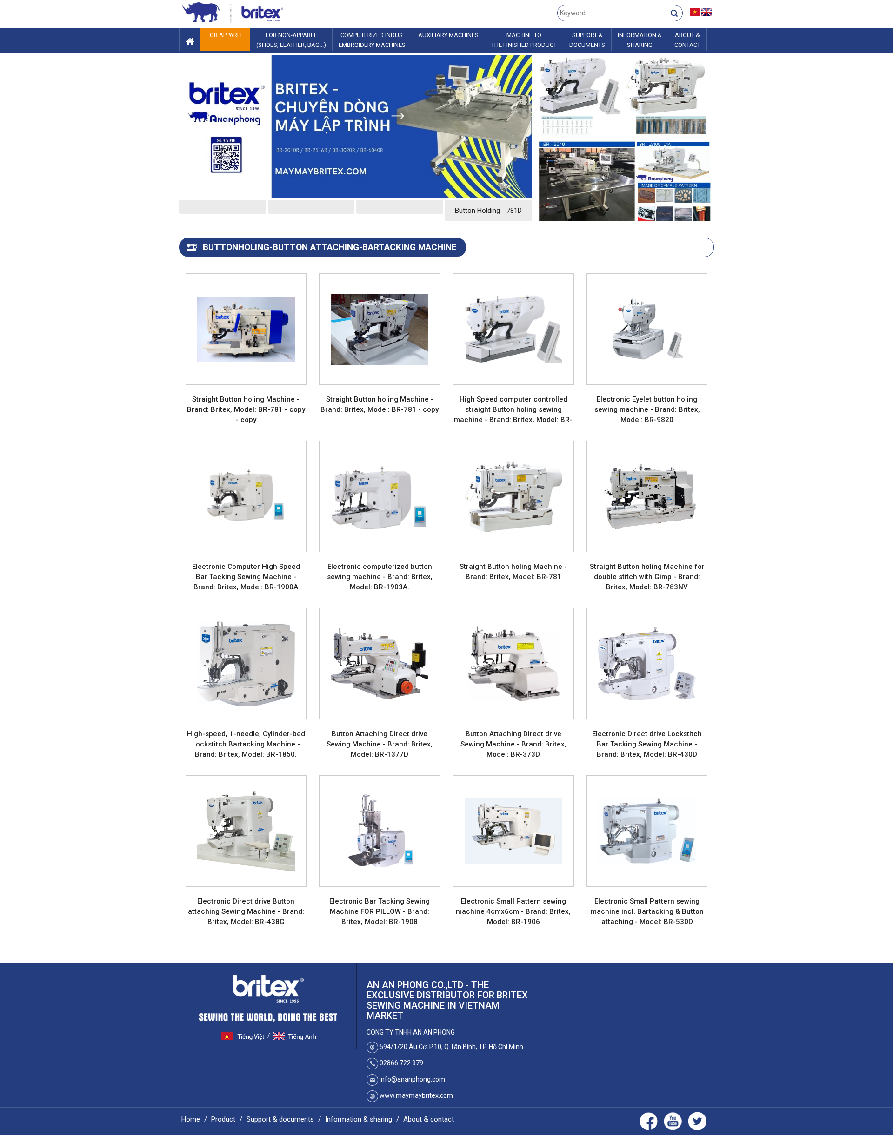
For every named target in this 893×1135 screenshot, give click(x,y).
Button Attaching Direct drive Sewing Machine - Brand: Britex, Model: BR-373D (513, 744)
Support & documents (280, 1119)
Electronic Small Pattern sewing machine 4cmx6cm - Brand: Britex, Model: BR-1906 (513, 911)
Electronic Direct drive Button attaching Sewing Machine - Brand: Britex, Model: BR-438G (246, 911)
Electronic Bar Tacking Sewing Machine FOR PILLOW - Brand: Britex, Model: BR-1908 (379, 911)
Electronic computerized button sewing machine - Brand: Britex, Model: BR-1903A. (380, 576)
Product (223, 1119)
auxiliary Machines (448, 35)
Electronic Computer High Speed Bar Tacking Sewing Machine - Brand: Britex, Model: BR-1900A (246, 576)
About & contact (428, 1119)
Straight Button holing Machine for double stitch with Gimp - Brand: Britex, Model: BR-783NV (647, 576)
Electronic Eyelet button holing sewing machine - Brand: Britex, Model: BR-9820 (647, 409)
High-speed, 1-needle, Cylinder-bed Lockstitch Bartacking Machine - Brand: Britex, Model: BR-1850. (246, 744)
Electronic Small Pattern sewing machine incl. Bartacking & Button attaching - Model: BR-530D (647, 911)
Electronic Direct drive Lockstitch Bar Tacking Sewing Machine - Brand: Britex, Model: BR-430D (647, 744)
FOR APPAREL (225, 35)
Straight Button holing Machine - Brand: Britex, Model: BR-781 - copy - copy (246, 409)
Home (190, 1119)
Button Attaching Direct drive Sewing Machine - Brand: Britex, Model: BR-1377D (380, 744)
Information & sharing (358, 1119)
